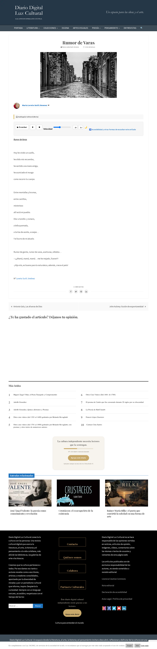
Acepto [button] (129, 646)
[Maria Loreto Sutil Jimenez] (17, 108)
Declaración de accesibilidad (114, 592)
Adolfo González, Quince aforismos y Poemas (31, 409)
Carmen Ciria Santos (94, 424)
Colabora (72, 570)
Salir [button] (137, 646)
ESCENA (65, 28)
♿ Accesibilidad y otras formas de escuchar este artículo (112, 129)
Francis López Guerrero (95, 417)
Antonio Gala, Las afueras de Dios (27, 306)
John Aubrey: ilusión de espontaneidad (126, 306)
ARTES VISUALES (80, 28)
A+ (76, 128)
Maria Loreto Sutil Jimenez (34, 105)
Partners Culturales (72, 587)
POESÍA (95, 28)
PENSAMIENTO (111, 28)
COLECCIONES (50, 28)
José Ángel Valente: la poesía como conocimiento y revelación (28, 512)
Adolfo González (19, 402)
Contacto (72, 544)
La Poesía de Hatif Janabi (95, 409)
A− (81, 128)
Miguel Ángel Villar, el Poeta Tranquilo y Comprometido (35, 394)
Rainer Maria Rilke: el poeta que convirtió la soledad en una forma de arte (126, 513)
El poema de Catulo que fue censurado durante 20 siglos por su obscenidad (115, 402)
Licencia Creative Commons (114, 579)
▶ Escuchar (22, 127)
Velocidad (47, 129)
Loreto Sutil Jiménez (25, 278)
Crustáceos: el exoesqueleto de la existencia (76, 512)
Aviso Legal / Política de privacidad (117, 599)
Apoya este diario (78, 458)
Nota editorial (108, 585)
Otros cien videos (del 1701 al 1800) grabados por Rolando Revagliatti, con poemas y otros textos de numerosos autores (42, 425)
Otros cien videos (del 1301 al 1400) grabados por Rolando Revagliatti (40, 417)
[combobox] (26, 606)
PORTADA (18, 28)
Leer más (145, 646)
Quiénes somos (72, 557)
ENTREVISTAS (130, 28)
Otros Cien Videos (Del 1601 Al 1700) (101, 394)
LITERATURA (32, 28)
